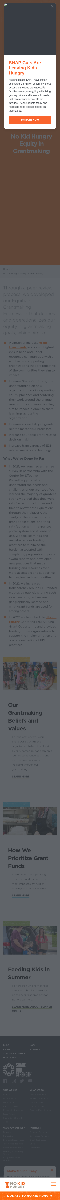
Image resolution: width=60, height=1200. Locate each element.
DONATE (14, 1195)
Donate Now (30, 119)
